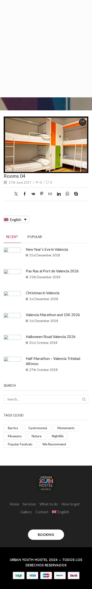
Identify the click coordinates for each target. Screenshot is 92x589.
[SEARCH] (84, 399)
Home (14, 504)
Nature (36, 436)
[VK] (33, 194)
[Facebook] (24, 194)
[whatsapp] (67, 194)
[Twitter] (17, 194)
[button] (46, 535)
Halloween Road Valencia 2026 (51, 336)
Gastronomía (37, 428)
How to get (70, 504)
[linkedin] (58, 194)
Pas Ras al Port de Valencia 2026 (52, 271)
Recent (12, 237)
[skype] (75, 194)
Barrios (13, 428)
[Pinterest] (42, 194)
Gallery (26, 512)
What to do (48, 504)
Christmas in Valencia (42, 293)
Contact (42, 512)
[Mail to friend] (50, 194)
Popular (34, 237)
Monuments (66, 428)
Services (29, 504)
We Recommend (54, 444)
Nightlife (58, 436)
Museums (15, 436)
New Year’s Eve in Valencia (47, 249)
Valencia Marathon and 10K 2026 (53, 314)
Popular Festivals (20, 444)
